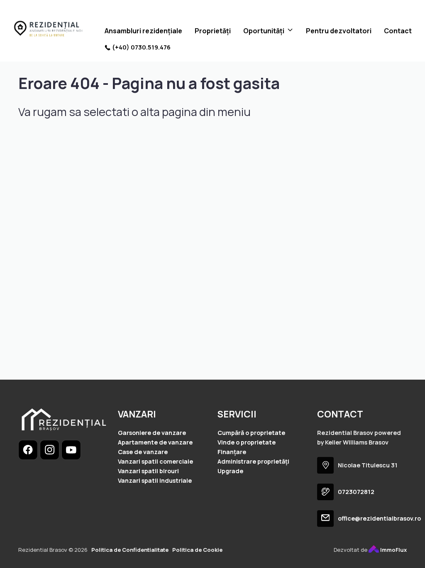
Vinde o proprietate (246, 442)
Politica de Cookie (197, 549)
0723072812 (356, 492)
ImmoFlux (393, 549)
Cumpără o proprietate (251, 433)
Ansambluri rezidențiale (143, 30)
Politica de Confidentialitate (130, 549)
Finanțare (231, 452)
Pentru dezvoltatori (338, 30)
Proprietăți (213, 30)
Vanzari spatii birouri (148, 471)
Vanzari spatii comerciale (155, 461)
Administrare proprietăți (253, 461)
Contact (398, 30)
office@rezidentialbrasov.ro (379, 518)
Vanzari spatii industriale (155, 480)
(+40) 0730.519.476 (141, 47)
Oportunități (263, 30)
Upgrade (230, 471)
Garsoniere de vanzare (152, 433)
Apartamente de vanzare (155, 442)
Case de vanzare (143, 452)
